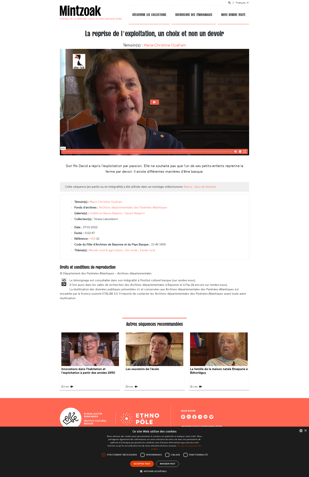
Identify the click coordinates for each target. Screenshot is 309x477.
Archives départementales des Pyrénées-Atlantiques (133, 207)
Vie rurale (131, 250)
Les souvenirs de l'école (142, 369)
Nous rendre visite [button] (233, 15)
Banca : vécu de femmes (200, 186)
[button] (154, 471)
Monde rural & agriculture (106, 250)
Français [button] (241, 2)
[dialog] (154, 452)
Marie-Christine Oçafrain (165, 45)
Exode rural (147, 250)
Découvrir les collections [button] (149, 15)
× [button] (305, 430)
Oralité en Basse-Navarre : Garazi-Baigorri (117, 213)
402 (92, 238)
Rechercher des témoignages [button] (193, 15)
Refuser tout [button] (167, 463)
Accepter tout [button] (142, 463)
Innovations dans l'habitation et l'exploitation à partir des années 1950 (88, 370)
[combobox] (301, 430)
